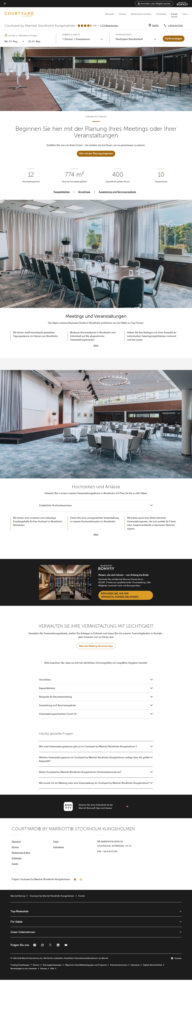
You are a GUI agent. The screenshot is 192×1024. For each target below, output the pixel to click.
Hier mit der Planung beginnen (96, 153)
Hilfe (52, 969)
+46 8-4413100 (175, 25)
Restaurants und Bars (141, 14)
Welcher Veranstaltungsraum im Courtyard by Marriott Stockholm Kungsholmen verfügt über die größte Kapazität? (94, 759)
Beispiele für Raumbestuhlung (55, 696)
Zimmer (122, 14)
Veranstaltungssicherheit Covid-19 (57, 713)
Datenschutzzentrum (118, 965)
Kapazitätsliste (62, 191)
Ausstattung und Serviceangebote (117, 191)
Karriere (36, 965)
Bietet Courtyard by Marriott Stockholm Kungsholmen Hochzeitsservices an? (80, 772)
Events (174, 14)
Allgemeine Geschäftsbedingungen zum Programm (86, 965)
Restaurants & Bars (21, 852)
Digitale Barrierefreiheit (152, 965)
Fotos (185, 14)
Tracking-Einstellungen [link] (20, 965)
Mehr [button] (96, 345)
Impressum (58, 847)
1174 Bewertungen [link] (109, 25)
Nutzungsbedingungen (52, 965)
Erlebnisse (161, 14)
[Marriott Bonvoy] (180, 4)
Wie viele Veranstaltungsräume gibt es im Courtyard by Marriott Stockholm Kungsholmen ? (88, 746)
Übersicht (109, 14)
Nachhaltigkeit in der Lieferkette (23, 969)
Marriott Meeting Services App (96, 646)
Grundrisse (84, 191)
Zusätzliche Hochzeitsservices (55, 505)
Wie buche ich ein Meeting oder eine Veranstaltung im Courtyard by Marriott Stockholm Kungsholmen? (94, 783)
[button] (154, 3)
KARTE (155, 25)
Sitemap (43, 969)
